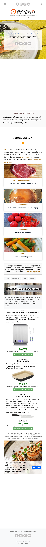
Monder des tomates (23, 232)
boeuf (7, 278)
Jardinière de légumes (23, 257)
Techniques (23, 205)
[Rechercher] (41, 3)
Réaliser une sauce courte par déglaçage (23, 208)
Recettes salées (12, 34)
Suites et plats (22, 34)
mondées (24, 157)
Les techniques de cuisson (23, 180)
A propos (19, 542)
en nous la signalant (32, 272)
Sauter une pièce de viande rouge (23, 183)
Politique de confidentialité (24, 542)
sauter (32, 278)
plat (25, 278)
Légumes (23, 254)
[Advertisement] (23, 84)
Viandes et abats (33, 34)
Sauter (7, 149)
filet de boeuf (16, 278)
